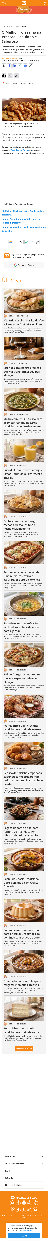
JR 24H (7, 1170)
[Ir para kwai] (29, 1202)
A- (16, 75)
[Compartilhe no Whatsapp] (20, 65)
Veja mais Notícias (24, 1048)
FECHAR (24, 1236)
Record (9, 1177)
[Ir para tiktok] (18, 1209)
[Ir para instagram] (24, 1202)
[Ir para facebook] (18, 1202)
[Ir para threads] (35, 1202)
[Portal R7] (24, 3)
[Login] (44, 3)
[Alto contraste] (4, 75)
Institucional (13, 1184)
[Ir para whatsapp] (29, 1209)
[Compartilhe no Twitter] (4, 65)
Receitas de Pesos (21, 26)
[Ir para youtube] (35, 1209)
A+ (10, 75)
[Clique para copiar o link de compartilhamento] (30, 65)
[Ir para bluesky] (12, 1202)
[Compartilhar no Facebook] (9, 65)
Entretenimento (14, 1163)
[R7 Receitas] (24, 10)
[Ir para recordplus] (12, 1209)
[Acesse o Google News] (25, 65)
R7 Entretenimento (7, 26)
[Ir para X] (24, 1209)
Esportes (9, 1156)
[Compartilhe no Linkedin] (14, 65)
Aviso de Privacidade (26, 1230)
